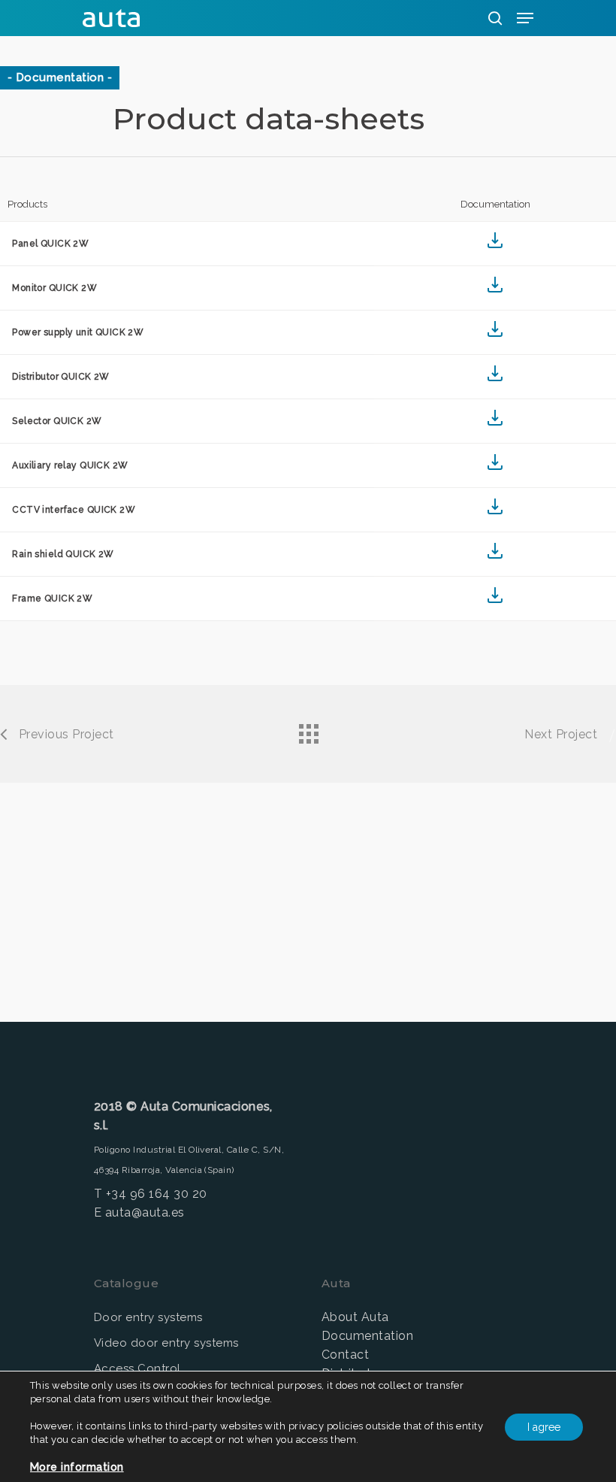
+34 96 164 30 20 (156, 1194)
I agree (543, 1427)
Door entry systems (148, 1317)
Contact (345, 1354)
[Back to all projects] (308, 730)
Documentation (367, 1336)
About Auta (355, 1317)
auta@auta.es (145, 1212)
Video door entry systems (166, 1343)
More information (77, 1467)
